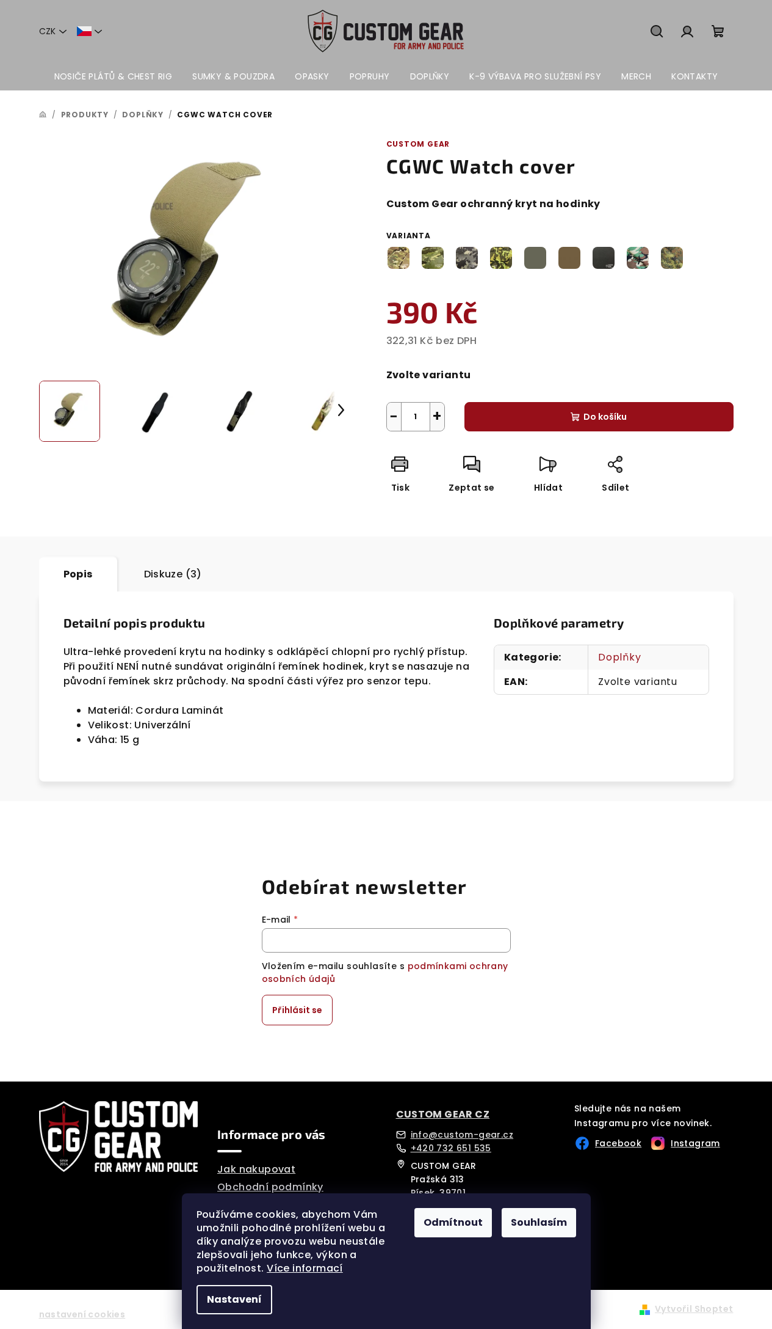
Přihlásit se (297, 1010)
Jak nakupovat (256, 1169)
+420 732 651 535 (451, 1148)
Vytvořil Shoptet (694, 1309)
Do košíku (605, 417)
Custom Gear (418, 144)
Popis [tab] (78, 574)
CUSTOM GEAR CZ (443, 1114)
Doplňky (619, 657)
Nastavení (234, 1299)
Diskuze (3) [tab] (173, 574)
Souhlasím (539, 1222)
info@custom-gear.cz (462, 1135)
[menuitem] (113, 76)
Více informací (305, 1268)
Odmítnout (453, 1222)
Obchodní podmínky (270, 1187)
